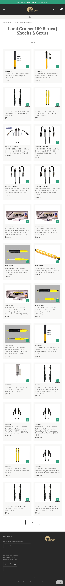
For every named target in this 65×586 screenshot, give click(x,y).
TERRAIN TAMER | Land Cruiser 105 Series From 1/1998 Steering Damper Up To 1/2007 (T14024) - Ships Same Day (47, 270)
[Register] (28, 545)
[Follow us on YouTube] (15, 564)
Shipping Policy (23, 581)
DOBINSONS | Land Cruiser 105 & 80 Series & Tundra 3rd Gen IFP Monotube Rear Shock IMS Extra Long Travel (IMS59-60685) (46, 390)
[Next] (37, 522)
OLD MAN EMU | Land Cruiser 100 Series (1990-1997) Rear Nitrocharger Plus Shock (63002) (17, 76)
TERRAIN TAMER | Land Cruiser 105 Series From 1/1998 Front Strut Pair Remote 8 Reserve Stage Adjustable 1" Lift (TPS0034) (46, 231)
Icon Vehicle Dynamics (11, 146)
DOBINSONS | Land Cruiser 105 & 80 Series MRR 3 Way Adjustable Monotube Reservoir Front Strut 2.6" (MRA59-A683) (47, 470)
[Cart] (61, 9)
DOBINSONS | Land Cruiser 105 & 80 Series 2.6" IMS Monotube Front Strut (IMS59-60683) (16, 508)
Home (5, 22)
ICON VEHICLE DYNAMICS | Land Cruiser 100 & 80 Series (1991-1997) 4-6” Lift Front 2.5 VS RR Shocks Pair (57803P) (17, 151)
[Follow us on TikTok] (5, 568)
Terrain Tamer (9, 226)
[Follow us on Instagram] (10, 564)
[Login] (57, 9)
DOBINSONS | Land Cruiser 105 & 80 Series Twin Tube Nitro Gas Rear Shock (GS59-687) (17, 470)
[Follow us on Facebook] (5, 564)
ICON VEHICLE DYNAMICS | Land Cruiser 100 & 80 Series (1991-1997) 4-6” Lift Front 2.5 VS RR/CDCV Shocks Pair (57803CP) (47, 152)
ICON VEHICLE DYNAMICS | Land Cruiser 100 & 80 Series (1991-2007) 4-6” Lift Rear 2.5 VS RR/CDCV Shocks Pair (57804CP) (47, 192)
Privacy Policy (31, 581)
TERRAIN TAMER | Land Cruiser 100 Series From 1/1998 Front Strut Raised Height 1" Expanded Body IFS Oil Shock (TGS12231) (16, 271)
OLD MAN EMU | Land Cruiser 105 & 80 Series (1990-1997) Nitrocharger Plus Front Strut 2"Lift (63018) (46, 76)
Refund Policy (16, 581)
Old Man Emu (8, 71)
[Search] (7, 9)
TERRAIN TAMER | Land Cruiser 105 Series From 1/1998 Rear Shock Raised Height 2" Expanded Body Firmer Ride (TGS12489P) (46, 311)
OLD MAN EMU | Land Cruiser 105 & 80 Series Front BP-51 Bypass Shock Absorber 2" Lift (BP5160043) (16, 389)
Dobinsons (8, 109)
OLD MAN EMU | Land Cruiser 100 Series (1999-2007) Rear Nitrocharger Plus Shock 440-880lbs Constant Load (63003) (47, 350)
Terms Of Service (39, 581)
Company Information (47, 581)
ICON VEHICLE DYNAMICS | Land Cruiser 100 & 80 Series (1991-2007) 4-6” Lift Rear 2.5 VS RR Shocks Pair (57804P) (17, 191)
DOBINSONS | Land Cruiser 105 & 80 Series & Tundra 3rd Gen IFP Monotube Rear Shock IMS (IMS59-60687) (46, 508)
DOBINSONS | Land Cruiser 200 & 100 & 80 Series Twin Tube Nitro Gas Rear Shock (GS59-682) (47, 113)
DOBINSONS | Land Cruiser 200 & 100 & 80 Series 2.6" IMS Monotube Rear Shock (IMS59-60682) (17, 113)
